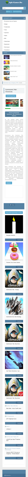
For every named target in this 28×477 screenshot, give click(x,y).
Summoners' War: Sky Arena (13, 344)
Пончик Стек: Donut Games (13, 262)
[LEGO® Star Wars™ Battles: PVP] (14, 436)
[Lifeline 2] (14, 426)
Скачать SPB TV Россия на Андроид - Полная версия (13, 453)
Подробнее (19, 239)
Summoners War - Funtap (12, 289)
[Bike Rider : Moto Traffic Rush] (14, 405)
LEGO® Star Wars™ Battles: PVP (13, 440)
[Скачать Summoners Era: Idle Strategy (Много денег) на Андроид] (14, 306)
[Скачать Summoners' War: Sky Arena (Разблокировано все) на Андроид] (14, 333)
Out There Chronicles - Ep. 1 (13, 371)
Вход (9, 11)
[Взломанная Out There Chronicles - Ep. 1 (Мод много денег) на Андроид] (14, 360)
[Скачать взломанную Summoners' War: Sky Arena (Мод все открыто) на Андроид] (14, 387)
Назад (13, 204)
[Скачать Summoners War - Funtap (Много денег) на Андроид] (14, 279)
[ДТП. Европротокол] (14, 416)
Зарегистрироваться (17, 11)
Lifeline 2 (8, 429)
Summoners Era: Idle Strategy (13, 316)
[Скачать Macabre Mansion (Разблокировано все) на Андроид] (14, 224)
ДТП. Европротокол (11, 419)
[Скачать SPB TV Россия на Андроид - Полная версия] (14, 449)
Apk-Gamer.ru (13, 475)
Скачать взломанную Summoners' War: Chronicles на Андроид (14, 114)
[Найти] (24, 8)
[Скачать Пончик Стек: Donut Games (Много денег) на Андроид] (14, 251)
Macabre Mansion (10, 235)
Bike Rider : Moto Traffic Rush (13, 408)
